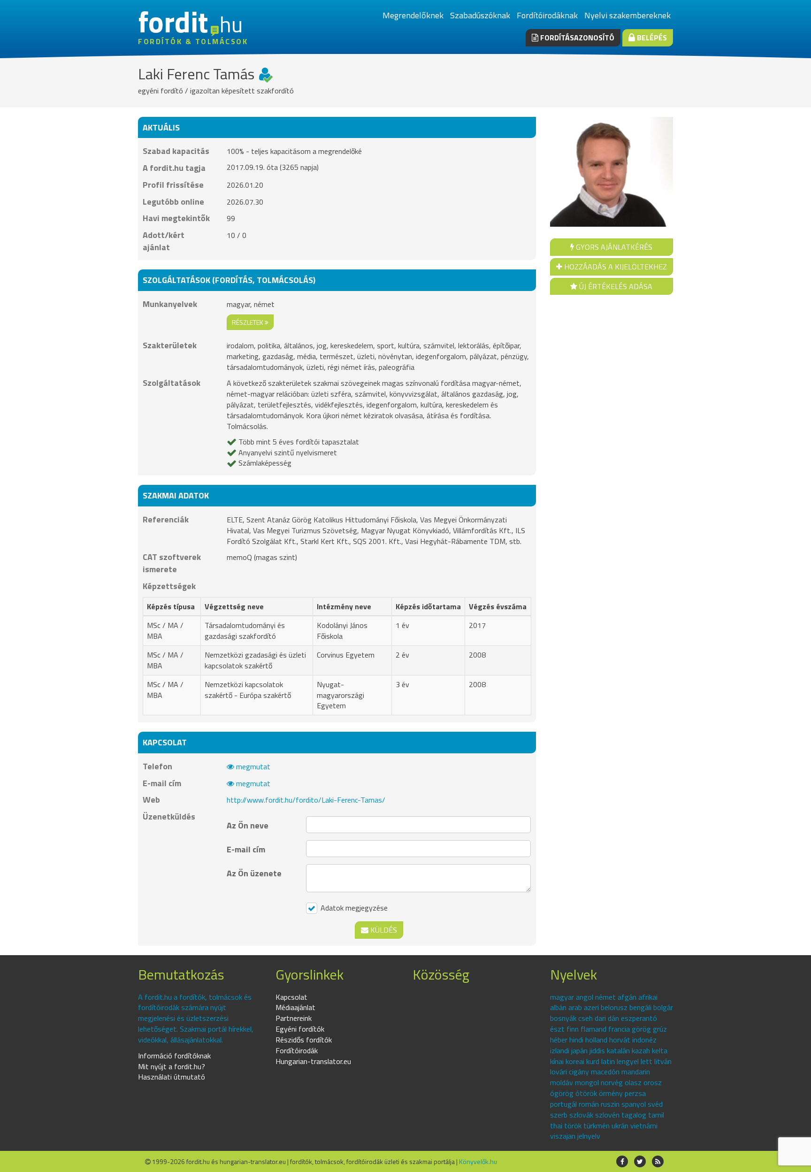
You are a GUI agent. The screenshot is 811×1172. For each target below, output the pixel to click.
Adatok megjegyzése (353, 908)
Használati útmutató (171, 1076)
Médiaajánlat (295, 1007)
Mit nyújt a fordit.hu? (171, 1066)
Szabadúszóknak (480, 15)
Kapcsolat (291, 997)
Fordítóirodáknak (547, 15)
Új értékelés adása (614, 286)
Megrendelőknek (413, 15)
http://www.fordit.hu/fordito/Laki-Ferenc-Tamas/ (306, 799)
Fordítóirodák (296, 1050)
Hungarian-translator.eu (313, 1061)
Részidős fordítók (303, 1039)
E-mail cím (246, 849)
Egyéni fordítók (299, 1028)
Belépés (651, 37)
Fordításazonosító (576, 37)
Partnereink (293, 1018)
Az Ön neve (247, 825)
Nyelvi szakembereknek (627, 15)
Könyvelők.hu (478, 1161)
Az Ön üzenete (254, 873)
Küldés (382, 929)
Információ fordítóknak (174, 1055)
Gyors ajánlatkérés (613, 247)
